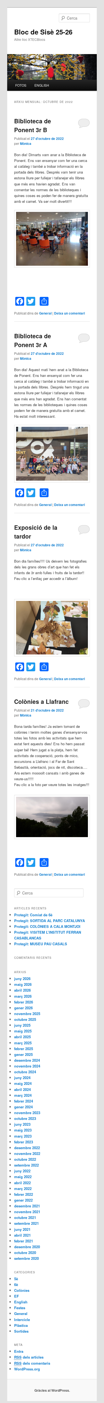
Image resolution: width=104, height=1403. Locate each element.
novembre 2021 (27, 1211)
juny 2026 (22, 978)
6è (16, 1284)
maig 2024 (23, 1083)
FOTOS (20, 85)
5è (16, 1278)
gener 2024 (23, 1106)
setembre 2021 (26, 1223)
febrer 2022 (23, 1194)
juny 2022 (22, 1170)
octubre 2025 (25, 1019)
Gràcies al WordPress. (52, 1390)
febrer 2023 (23, 1141)
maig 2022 (23, 1176)
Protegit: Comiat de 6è (33, 914)
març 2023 (23, 1136)
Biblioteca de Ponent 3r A (32, 340)
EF (16, 1296)
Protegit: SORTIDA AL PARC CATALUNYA (49, 920)
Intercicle (22, 1319)
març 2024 (23, 1095)
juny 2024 (22, 1077)
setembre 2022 (26, 1165)
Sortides (21, 1331)
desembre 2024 (27, 1060)
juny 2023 (22, 1124)
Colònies (21, 1290)
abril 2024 (22, 1089)
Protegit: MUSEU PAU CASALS (40, 943)
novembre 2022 (27, 1153)
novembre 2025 (27, 1013)
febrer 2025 (23, 1048)
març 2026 (23, 996)
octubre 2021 (25, 1217)
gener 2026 (23, 1007)
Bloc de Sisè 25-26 (43, 31)
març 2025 (23, 1042)
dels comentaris (32, 1363)
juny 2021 (22, 1229)
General (45, 313)
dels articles (29, 1357)
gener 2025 (23, 1054)
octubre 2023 (25, 1118)
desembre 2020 (27, 1246)
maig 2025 (23, 1031)
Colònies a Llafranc (41, 701)
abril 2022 (22, 1182)
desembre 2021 (27, 1205)
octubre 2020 (25, 1252)
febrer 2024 (23, 1101)
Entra (18, 1351)
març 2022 (23, 1188)
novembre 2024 (27, 1066)
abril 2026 (22, 990)
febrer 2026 (23, 1002)
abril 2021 (22, 1235)
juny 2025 (22, 1025)
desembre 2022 (27, 1147)
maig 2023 (23, 1130)
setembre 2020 (26, 1258)
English (20, 1302)
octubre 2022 (25, 1159)
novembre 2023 (27, 1112)
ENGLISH (41, 85)
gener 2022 (23, 1200)
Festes (19, 1307)
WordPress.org (27, 1369)
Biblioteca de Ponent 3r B (32, 125)
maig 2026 (23, 984)
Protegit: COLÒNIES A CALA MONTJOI (47, 926)
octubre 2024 (25, 1071)
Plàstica (21, 1325)
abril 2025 (22, 1036)
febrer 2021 (23, 1241)
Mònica (25, 143)
